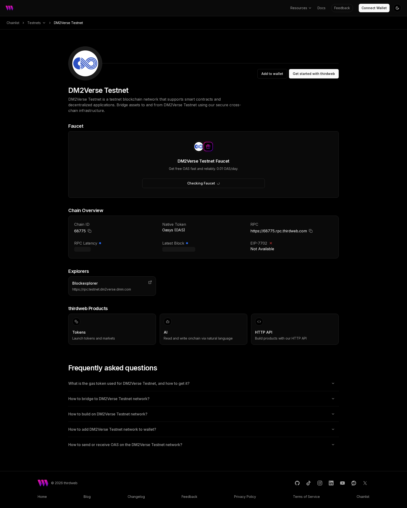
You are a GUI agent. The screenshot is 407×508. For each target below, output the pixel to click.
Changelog (136, 497)
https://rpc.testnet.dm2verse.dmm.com (101, 289)
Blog (87, 497)
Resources (298, 8)
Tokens (78, 332)
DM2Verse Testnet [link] (68, 23)
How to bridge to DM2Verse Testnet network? (109, 398)
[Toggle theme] (397, 8)
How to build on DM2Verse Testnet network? (107, 414)
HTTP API (263, 332)
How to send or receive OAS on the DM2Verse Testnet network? (125, 444)
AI (165, 332)
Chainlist (13, 23)
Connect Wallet (374, 8)
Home (42, 497)
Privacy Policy (245, 497)
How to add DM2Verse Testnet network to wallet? (112, 429)
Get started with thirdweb (314, 74)
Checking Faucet (201, 183)
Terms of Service (306, 497)
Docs (321, 8)
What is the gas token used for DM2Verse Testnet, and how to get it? (129, 383)
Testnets (34, 23)
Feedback (342, 8)
